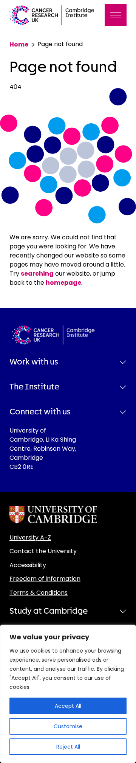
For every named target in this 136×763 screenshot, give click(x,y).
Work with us (33, 362)
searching (37, 273)
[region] (68, 694)
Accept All (68, 706)
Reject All (68, 747)
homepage (63, 282)
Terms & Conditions (38, 592)
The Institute (34, 387)
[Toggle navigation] (116, 15)
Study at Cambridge (48, 611)
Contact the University (43, 551)
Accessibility (27, 565)
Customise (68, 726)
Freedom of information (44, 578)
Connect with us (40, 412)
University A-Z (30, 537)
